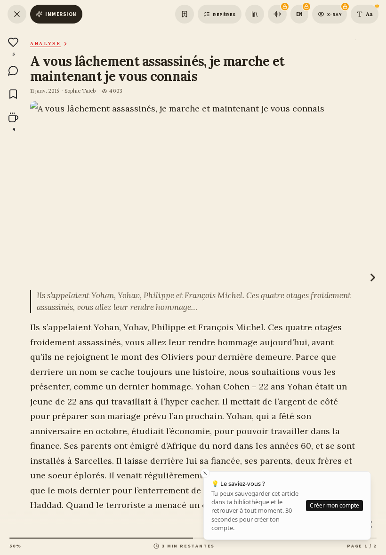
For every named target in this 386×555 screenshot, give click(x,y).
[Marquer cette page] (184, 14)
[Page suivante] (373, 277)
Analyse (45, 43)
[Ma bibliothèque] (254, 14)
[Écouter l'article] (277, 14)
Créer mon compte (334, 505)
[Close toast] (205, 473)
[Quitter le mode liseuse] (17, 14)
